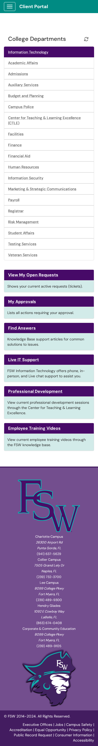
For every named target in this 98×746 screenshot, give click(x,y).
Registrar (16, 211)
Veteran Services (22, 255)
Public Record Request (33, 735)
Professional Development (35, 391)
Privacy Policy (80, 729)
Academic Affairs (23, 62)
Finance (15, 145)
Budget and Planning (26, 95)
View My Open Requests (33, 275)
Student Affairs (21, 233)
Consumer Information (73, 735)
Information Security (25, 178)
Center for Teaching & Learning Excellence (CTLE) (44, 120)
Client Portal (33, 6)
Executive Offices (37, 724)
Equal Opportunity (50, 729)
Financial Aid (19, 156)
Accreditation (20, 729)
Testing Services (22, 244)
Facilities (16, 134)
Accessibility (83, 740)
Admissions (18, 73)
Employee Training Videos (34, 428)
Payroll (13, 200)
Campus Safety (79, 724)
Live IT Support (23, 359)
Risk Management (23, 222)
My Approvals (22, 301)
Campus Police (21, 106)
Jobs (59, 724)
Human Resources (23, 167)
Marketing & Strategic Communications (42, 189)
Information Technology (28, 52)
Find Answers (22, 328)
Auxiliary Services (23, 84)
